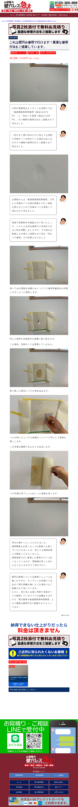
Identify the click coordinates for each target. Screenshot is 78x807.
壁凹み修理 (66, 615)
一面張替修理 (39, 775)
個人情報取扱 (39, 792)
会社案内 (44, 15)
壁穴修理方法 (39, 787)
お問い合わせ (63, 15)
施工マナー (37, 15)
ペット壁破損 (58, 775)
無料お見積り (53, 15)
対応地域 (29, 15)
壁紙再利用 (19, 775)
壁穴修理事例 (20, 15)
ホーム (12, 15)
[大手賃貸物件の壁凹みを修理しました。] (18, 670)
